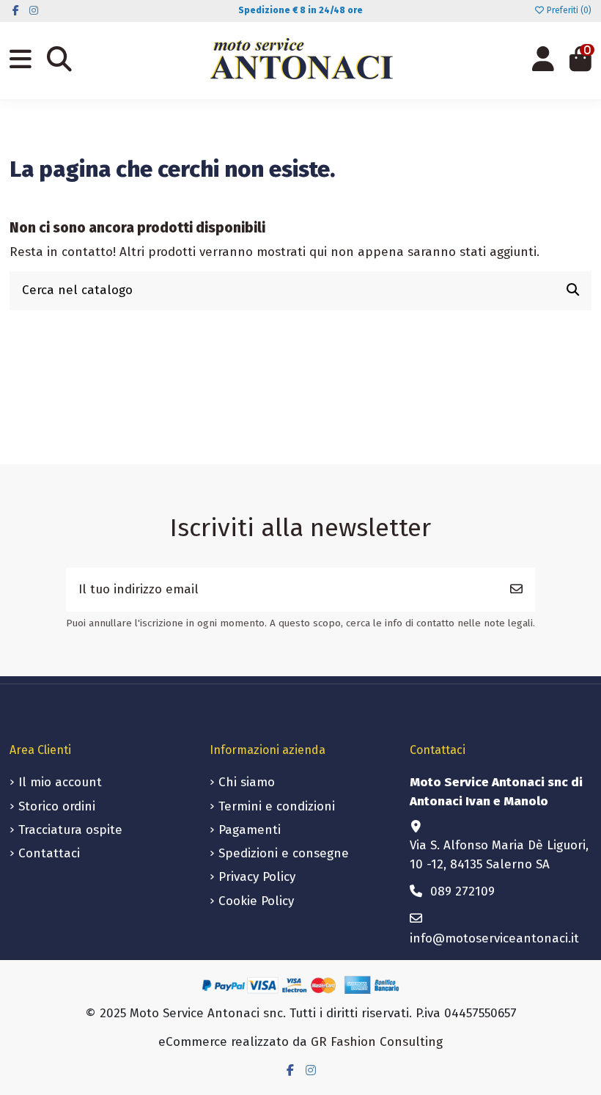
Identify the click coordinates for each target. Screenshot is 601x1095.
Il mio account (60, 782)
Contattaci (49, 853)
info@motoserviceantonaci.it (494, 938)
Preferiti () (568, 10)
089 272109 (462, 891)
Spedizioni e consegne (283, 853)
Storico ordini (56, 806)
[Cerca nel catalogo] (572, 290)
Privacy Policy (256, 877)
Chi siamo (246, 782)
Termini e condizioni (276, 806)
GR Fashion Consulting (377, 1042)
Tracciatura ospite (70, 830)
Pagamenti (249, 830)
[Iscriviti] (516, 590)
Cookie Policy (256, 901)
